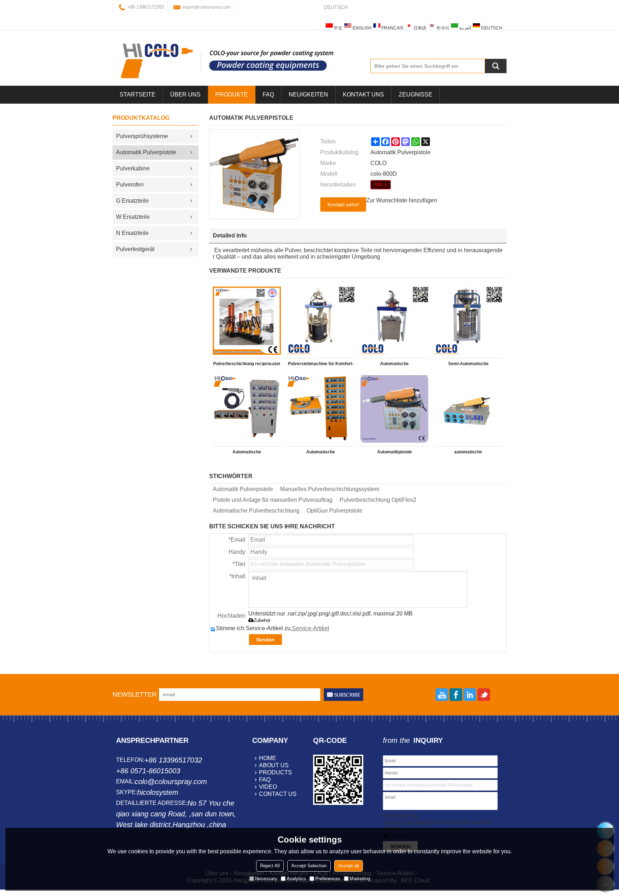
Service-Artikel (310, 628)
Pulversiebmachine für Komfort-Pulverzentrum (321, 365)
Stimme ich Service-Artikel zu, (272, 628)
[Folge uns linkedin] (470, 694)
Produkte (231, 94)
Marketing (360, 878)
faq (264, 780)
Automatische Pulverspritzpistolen (320, 453)
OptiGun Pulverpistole (335, 511)
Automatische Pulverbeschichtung (256, 511)
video (268, 787)
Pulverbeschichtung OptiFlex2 (378, 500)
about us (274, 765)
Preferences (327, 878)
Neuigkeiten (308, 94)
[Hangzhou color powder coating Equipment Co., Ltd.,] (227, 61)
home (267, 758)
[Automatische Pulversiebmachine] (394, 321)
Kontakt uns (363, 94)
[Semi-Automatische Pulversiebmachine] (468, 321)
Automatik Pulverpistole (243, 489)
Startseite (137, 94)
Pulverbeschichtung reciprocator (246, 363)
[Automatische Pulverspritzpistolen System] (247, 409)
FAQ (268, 94)
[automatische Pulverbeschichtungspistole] (468, 409)
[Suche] (496, 66)
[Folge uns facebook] (456, 694)
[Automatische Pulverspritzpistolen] (321, 409)
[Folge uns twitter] (484, 694)
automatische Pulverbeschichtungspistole (468, 453)
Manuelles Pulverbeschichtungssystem (329, 489)
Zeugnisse (415, 94)
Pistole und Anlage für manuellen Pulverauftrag (272, 500)
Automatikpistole (394, 451)
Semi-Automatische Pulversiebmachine (468, 365)
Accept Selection (309, 865)
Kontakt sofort (343, 204)
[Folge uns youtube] (442, 694)
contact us (278, 794)
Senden (265, 639)
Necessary (266, 878)
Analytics (296, 878)
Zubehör (262, 620)
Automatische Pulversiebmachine (394, 365)
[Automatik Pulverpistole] (380, 184)
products (275, 772)
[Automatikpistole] (394, 409)
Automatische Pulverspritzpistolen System (247, 453)
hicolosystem (157, 792)
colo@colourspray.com (171, 782)
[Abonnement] (343, 694)
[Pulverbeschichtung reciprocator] (247, 321)
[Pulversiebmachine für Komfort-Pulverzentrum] (321, 321)
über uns (185, 94)
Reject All (270, 865)
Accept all (348, 865)
